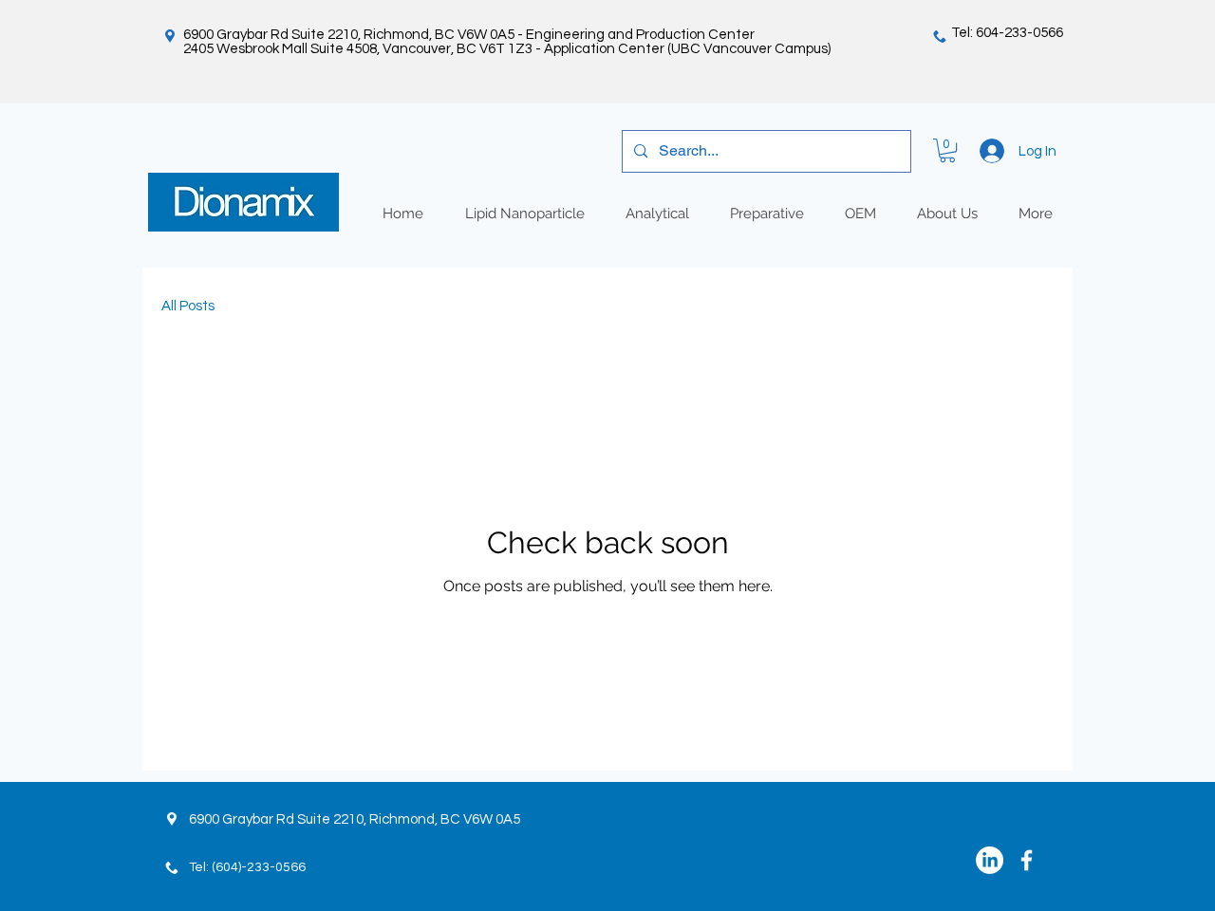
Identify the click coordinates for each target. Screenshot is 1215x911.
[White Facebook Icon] (1026, 860)
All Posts (188, 306)
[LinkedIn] (989, 860)
